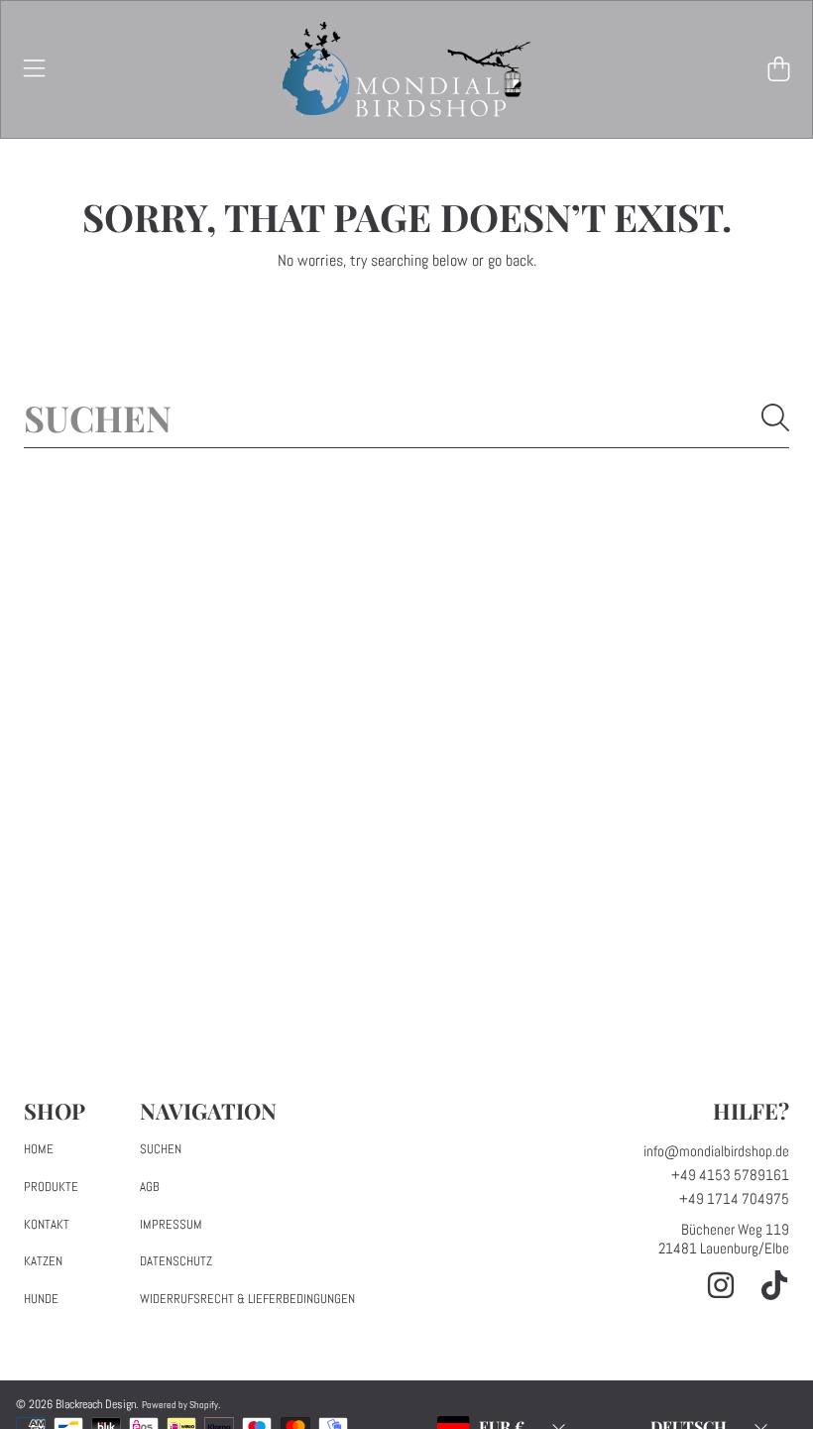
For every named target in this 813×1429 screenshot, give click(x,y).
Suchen (160, 1148)
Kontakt (46, 1224)
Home (39, 1148)
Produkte (51, 1186)
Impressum (171, 1224)
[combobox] (406, 417)
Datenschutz (176, 1260)
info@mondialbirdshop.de (716, 1150)
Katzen (43, 1260)
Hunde (41, 1298)
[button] (35, 69)
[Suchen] (775, 417)
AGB (150, 1186)
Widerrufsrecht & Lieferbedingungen (247, 1298)
